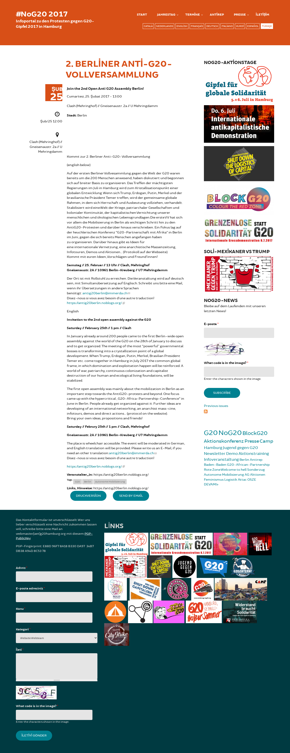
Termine (192, 15)
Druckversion (88, 496)
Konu (20, 609)
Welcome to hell (233, 470)
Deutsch (212, 26)
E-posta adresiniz (30, 589)
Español (253, 26)
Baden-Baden (215, 465)
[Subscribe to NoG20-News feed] (239, 410)
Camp (266, 441)
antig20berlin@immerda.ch (104, 293)
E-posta (211, 324)
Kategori (23, 629)
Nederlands (164, 26)
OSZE (251, 479)
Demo (232, 453)
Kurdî (240, 26)
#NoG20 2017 (42, 14)
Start (142, 15)
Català (148, 26)
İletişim (262, 15)
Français (197, 26)
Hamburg (213, 447)
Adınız (21, 568)
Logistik (230, 479)
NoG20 (230, 433)
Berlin (87, 481)
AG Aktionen (255, 475)
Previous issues (216, 406)
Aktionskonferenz (224, 441)
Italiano (227, 26)
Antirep (256, 460)
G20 (77, 481)
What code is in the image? (226, 363)
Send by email (131, 496)
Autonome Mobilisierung (110, 481)
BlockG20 (255, 433)
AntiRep (217, 15)
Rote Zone (212, 470)
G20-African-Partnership (248, 465)
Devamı (210, 484)
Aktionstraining (254, 453)
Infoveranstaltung (221, 459)
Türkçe (267, 26)
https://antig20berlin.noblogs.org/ (94, 303)
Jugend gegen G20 (240, 447)
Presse (240, 15)
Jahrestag (166, 15)
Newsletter (214, 453)
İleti (19, 650)
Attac (242, 479)
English (181, 26)
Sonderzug (256, 470)
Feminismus (214, 479)
